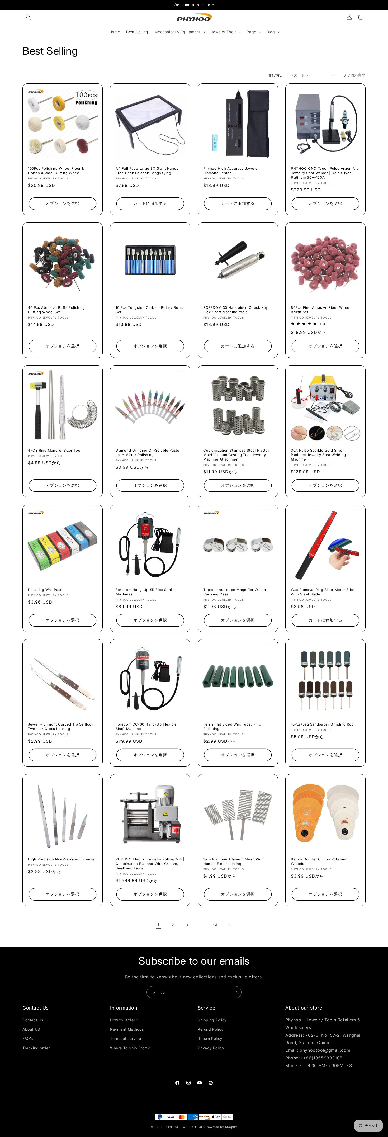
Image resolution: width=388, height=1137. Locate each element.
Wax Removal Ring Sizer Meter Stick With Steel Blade (323, 592)
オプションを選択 (62, 203)
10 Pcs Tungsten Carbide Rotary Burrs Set (149, 309)
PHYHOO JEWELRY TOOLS (185, 1127)
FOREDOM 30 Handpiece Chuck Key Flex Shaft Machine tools (235, 309)
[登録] (235, 992)
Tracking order (36, 1048)
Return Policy (210, 1038)
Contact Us (32, 1020)
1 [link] (158, 924)
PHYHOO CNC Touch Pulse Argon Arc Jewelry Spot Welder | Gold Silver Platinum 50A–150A (325, 172)
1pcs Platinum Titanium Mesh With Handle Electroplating (233, 861)
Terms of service (125, 1038)
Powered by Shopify (221, 1127)
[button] (28, 17)
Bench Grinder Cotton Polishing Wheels (319, 861)
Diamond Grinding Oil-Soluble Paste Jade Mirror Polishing (147, 452)
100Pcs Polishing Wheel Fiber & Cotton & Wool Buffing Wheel (56, 170)
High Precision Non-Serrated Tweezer (62, 859)
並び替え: (276, 75)
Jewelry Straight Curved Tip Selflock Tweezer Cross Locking (60, 726)
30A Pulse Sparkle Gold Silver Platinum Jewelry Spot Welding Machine (318, 454)
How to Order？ (124, 1020)
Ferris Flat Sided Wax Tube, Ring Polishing (232, 726)
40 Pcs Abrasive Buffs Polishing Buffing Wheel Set (56, 309)
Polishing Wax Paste (46, 590)
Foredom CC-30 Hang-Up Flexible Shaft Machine (146, 726)
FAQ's (27, 1038)
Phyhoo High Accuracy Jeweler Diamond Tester (231, 170)
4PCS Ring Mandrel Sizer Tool (54, 450)
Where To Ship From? (130, 1048)
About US (31, 1029)
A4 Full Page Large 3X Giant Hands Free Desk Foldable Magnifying (147, 170)
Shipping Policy (212, 1020)
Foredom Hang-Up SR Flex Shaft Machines (144, 592)
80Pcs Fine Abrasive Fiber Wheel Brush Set (321, 309)
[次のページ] (229, 925)
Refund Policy (211, 1029)
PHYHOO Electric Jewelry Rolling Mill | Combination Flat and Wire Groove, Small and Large (150, 863)
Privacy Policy (211, 1048)
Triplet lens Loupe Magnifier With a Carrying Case (234, 592)
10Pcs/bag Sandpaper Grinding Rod (322, 724)
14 (215, 925)
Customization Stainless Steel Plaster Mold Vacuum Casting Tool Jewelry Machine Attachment (236, 454)
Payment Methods (127, 1029)
